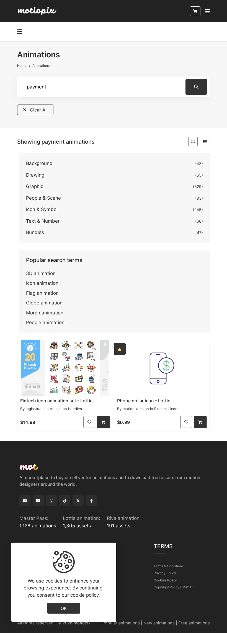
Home (21, 65)
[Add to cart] (103, 422)
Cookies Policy (165, 580)
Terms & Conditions (169, 566)
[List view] (205, 141)
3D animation (41, 273)
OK (64, 608)
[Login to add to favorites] (89, 422)
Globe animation (44, 303)
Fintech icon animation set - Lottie (56, 400)
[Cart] (195, 11)
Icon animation (42, 283)
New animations (159, 623)
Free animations (194, 623)
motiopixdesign (136, 408)
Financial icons (166, 408)
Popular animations (121, 623)
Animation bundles (66, 408)
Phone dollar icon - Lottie (143, 400)
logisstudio (35, 408)
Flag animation (42, 293)
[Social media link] (24, 500)
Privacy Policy (165, 573)
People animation (45, 322)
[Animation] (65, 368)
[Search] (196, 87)
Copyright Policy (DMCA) (173, 587)
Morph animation (44, 313)
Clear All (38, 110)
